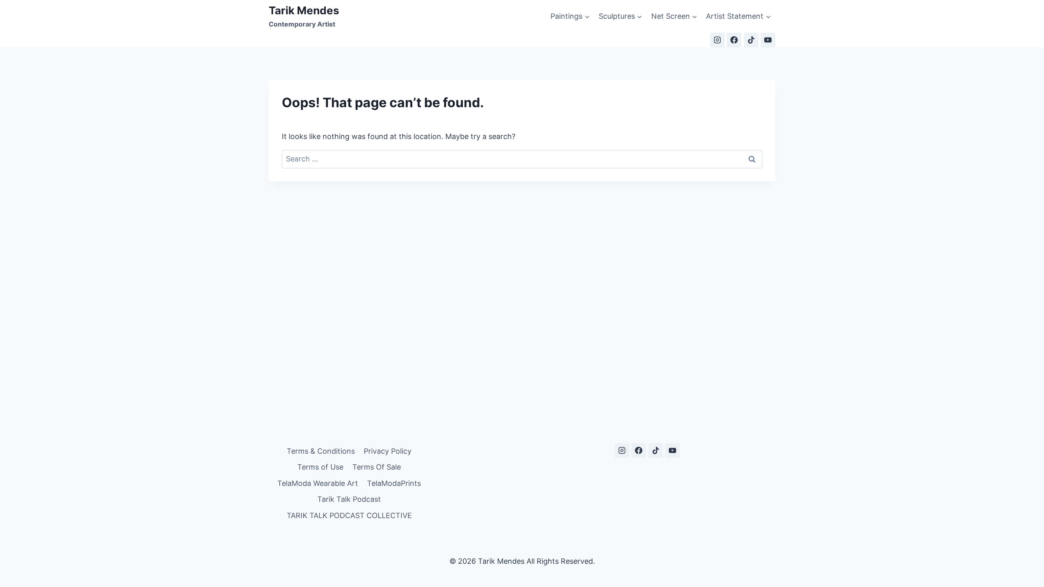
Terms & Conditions (321, 451)
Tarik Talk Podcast (349, 499)
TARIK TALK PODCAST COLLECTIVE (349, 515)
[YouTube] (768, 40)
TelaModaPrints (394, 483)
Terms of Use (320, 467)
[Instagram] (717, 40)
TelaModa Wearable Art (317, 483)
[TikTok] (751, 40)
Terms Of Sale (376, 467)
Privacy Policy (387, 451)
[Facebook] (734, 40)
